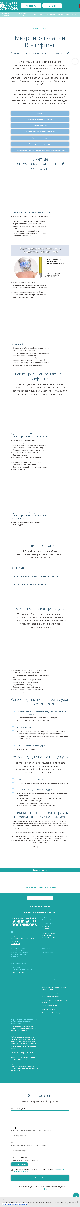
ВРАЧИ (44, 917)
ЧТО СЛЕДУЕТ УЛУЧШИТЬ (49, 937)
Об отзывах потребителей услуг (51, 1013)
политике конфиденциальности (14, 1204)
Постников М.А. (46, 926)
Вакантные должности (48, 1009)
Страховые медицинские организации (53, 993)
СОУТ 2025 (14, 940)
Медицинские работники (49, 1006)
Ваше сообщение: (18, 1108)
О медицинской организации (50, 984)
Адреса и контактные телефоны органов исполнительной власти (54, 988)
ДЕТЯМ (15, 956)
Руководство (45, 928)
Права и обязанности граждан (51, 996)
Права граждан (46, 935)
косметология (40, 29)
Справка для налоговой (17, 972)
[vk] (12, 932)
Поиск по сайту (48, 953)
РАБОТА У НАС (46, 939)
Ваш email (15, 1142)
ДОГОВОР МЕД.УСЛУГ (19, 963)
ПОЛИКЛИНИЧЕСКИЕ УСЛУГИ (24, 953)
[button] (40, 887)
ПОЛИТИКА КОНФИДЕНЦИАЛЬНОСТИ (21, 968)
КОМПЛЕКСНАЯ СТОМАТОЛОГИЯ (19, 949)
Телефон (14, 1128)
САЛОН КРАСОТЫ (20, 954)
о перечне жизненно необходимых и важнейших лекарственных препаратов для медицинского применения (23, 1028)
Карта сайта (46, 949)
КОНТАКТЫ (46, 919)
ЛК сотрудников (15, 943)
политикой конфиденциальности (45, 1189)
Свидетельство (46, 932)
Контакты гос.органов (48, 933)
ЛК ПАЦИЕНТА (15, 942)
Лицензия (45, 930)
